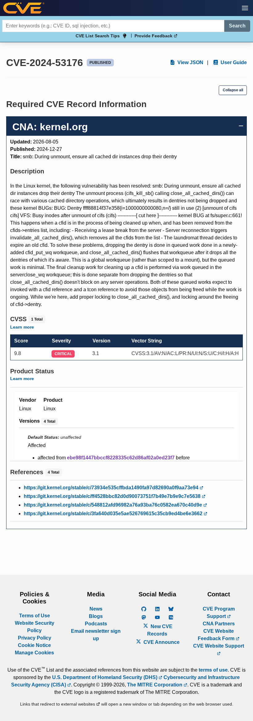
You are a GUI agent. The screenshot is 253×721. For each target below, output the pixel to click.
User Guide (233, 62)
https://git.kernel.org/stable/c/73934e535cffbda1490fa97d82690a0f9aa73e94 (112, 487)
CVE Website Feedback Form (217, 634)
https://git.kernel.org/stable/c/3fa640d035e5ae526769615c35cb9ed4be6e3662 (114, 513)
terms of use (213, 670)
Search (237, 25)
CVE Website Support (218, 645)
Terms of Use (34, 615)
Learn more (22, 327)
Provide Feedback (154, 35)
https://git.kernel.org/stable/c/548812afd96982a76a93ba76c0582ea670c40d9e (113, 505)
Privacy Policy (34, 637)
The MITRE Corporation (155, 684)
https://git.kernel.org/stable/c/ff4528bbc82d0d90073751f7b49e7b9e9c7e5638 (113, 496)
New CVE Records (159, 630)
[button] (245, 8)
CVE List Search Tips (98, 35)
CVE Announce (161, 642)
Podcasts (96, 623)
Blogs (96, 616)
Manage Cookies (34, 652)
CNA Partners (219, 623)
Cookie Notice (34, 645)
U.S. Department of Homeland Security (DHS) (105, 677)
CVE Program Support (219, 612)
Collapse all (233, 90)
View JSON (189, 62)
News (95, 608)
